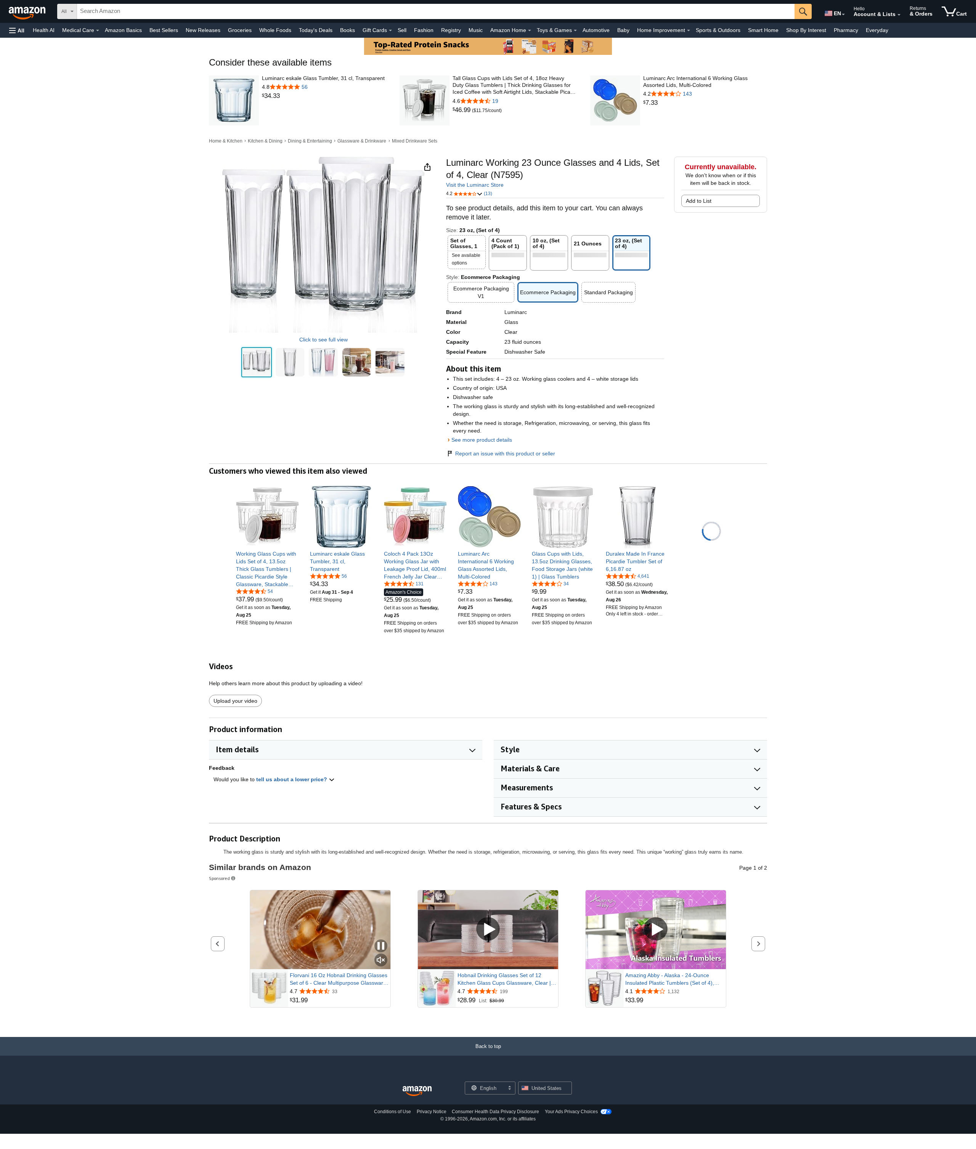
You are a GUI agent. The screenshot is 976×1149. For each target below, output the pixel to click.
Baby (623, 30)
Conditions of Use (392, 1111)
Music (476, 30)
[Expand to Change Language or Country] (843, 14)
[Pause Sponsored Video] (380, 946)
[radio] (256, 362)
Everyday (877, 30)
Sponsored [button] (219, 878)
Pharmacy (846, 30)
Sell (402, 30)
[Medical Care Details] (97, 30)
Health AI (44, 30)
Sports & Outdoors (718, 30)
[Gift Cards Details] (390, 30)
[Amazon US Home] (417, 1091)
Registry (451, 30)
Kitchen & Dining (265, 141)
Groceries (240, 30)
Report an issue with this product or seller (505, 453)
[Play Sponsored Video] (488, 929)
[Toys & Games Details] (575, 30)
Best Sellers (163, 30)
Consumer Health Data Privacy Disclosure (495, 1111)
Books (347, 30)
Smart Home (763, 30)
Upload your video (235, 701)
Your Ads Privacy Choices (571, 1111)
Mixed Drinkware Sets (414, 141)
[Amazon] (28, 11)
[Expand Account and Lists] (899, 15)
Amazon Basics (123, 30)
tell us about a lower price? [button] (292, 779)
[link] (323, 96)
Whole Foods (275, 30)
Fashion (423, 30)
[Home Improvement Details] (688, 30)
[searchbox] (436, 11)
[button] (17, 30)
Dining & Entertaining (310, 141)
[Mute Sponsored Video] (380, 960)
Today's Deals (315, 30)
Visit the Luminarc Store (475, 185)
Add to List (698, 201)
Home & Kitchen (225, 141)
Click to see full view (323, 340)
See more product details (481, 440)
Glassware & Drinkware (361, 141)
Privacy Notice (431, 1111)
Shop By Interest (806, 30)
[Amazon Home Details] (529, 30)
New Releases (203, 30)
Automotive (596, 30)
